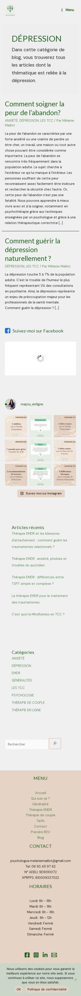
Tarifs (40, 821)
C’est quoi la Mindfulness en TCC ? (38, 614)
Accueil (40, 793)
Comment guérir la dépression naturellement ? (32, 249)
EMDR (16, 673)
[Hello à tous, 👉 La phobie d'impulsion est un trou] (16, 426)
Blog (40, 838)
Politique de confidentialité (47, 989)
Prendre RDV (40, 832)
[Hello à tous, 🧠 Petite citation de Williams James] (40, 475)
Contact (40, 826)
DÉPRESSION (29, 121)
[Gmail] (54, 955)
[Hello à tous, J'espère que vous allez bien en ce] (65, 426)
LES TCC (46, 121)
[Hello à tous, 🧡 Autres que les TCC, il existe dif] (65, 475)
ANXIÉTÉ (11, 121)
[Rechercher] (55, 743)
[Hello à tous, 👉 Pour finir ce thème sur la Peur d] (16, 475)
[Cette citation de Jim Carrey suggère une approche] (40, 451)
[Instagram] (36, 955)
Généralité (40, 804)
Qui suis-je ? (40, 798)
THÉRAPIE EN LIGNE (26, 710)
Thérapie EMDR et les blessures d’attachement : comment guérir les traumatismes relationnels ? (39, 540)
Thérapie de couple (40, 815)
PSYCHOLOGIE (23, 695)
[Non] (75, 979)
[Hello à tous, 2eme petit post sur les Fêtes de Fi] (16, 451)
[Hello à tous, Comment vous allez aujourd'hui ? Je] (40, 426)
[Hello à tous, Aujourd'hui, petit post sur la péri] (65, 451)
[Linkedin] (45, 955)
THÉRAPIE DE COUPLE (28, 703)
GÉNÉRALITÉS (22, 680)
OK (19, 989)
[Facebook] (27, 955)
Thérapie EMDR (40, 810)
